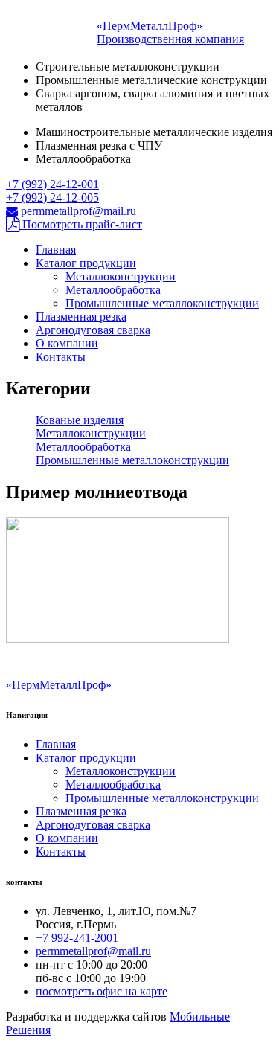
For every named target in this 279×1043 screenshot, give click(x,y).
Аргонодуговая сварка (93, 330)
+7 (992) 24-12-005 (52, 197)
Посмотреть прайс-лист (80, 224)
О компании (67, 343)
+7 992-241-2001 (77, 937)
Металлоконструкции (120, 276)
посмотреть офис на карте (101, 991)
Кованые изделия (80, 420)
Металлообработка (113, 289)
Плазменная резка (81, 316)
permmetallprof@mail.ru (77, 211)
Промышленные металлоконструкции (162, 303)
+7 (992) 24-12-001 (52, 184)
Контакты (61, 356)
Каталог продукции (86, 263)
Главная (56, 249)
